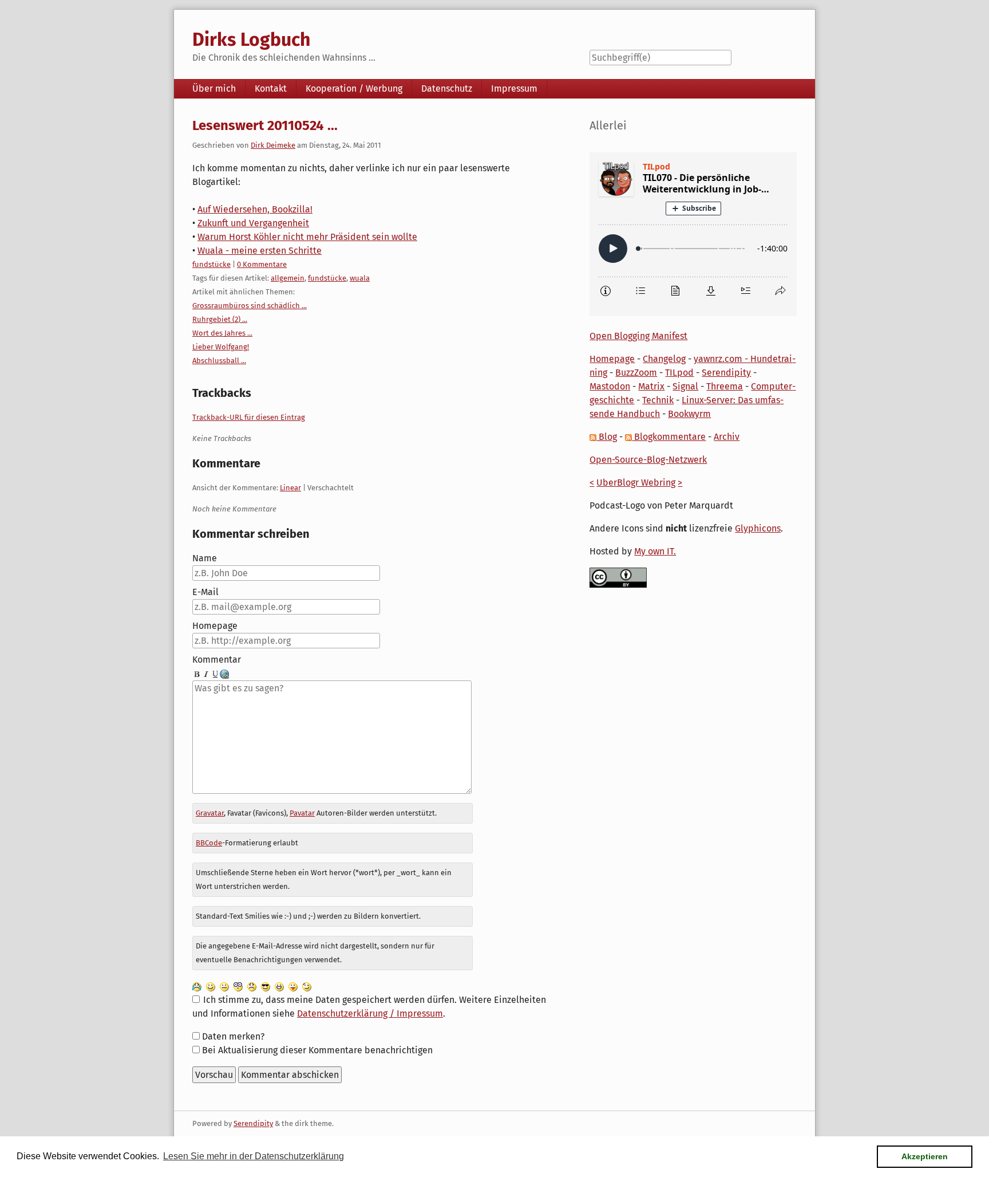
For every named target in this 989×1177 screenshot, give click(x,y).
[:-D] (279, 986)
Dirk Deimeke (273, 145)
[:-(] (251, 986)
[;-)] (306, 986)
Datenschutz (446, 88)
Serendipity (726, 372)
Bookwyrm (689, 413)
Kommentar (216, 659)
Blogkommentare (669, 436)
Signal (685, 386)
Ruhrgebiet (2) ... (219, 319)
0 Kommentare (262, 264)
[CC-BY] (618, 577)
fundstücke (211, 264)
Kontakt (271, 88)
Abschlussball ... (219, 360)
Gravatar (210, 813)
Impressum (514, 88)
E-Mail (205, 591)
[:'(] (196, 986)
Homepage (215, 625)
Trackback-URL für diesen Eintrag (248, 417)
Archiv (726, 436)
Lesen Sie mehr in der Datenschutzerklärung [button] (253, 1156)
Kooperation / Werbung (354, 88)
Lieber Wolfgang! (220, 347)
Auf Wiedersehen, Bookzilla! (254, 209)
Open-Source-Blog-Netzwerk (648, 459)
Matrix (651, 386)
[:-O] (238, 986)
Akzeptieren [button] (924, 1156)
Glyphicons (758, 528)
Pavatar (302, 813)
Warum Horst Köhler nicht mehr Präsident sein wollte (307, 236)
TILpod (679, 372)
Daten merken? (233, 1036)
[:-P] (293, 986)
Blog (606, 436)
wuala (360, 278)
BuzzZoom (636, 372)
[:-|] (224, 986)
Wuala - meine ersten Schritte (259, 250)
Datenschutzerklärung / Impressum (370, 1013)
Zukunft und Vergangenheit (253, 223)
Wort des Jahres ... (222, 333)
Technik (658, 400)
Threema (724, 386)
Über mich (214, 88)
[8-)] (265, 986)
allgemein (287, 278)
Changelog (664, 358)
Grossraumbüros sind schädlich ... (249, 305)
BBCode (209, 843)
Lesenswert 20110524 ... (265, 125)
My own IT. (655, 551)
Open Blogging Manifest (638, 335)
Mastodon (610, 386)
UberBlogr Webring (635, 482)
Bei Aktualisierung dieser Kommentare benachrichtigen (317, 1050)
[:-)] (210, 986)
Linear (290, 487)
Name (204, 558)
